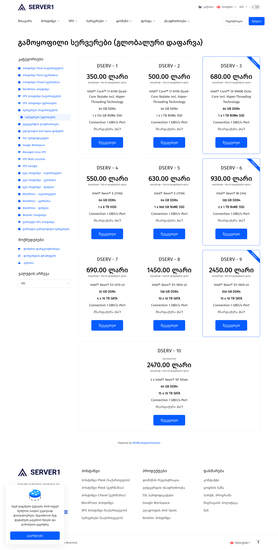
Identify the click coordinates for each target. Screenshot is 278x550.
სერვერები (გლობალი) (39, 117)
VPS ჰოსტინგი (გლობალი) (39, 103)
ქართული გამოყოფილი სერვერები (46, 229)
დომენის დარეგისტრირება (41, 249)
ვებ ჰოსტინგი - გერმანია (39, 180)
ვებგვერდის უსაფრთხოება (40, 124)
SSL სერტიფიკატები (35, 138)
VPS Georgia (29, 166)
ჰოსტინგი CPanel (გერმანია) (41, 82)
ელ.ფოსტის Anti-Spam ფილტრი (43, 131)
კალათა (28, 263)
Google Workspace (33, 145)
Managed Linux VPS (34, 152)
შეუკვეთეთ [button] (107, 142)
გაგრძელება (35, 535)
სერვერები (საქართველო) (39, 110)
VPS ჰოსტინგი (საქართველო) (41, 96)
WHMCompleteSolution (146, 443)
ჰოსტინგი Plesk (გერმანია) (40, 75)
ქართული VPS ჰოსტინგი (38, 222)
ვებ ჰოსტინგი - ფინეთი (38, 187)
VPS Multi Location (33, 159)
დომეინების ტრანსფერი (39, 256)
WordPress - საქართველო (39, 194)
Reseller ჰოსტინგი (34, 215)
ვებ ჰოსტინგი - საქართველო (41, 173)
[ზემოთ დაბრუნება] (258, 542)
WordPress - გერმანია (36, 201)
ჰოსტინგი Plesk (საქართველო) (42, 68)
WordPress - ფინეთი (35, 208)
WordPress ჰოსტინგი (35, 89)
